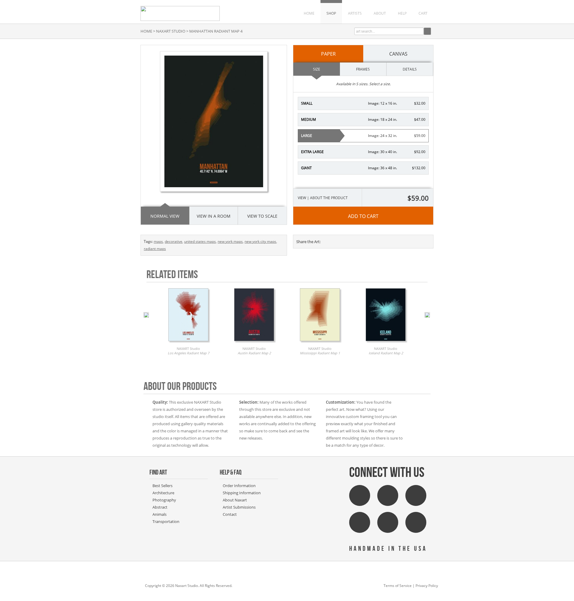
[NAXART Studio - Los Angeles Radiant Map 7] (188, 342)
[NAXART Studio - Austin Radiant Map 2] (254, 342)
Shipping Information (242, 492)
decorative (173, 241)
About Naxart (235, 500)
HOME (309, 13)
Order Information (239, 485)
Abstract (159, 507)
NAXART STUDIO (170, 31)
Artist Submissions (239, 507)
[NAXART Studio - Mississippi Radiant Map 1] (320, 342)
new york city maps (260, 241)
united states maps (200, 241)
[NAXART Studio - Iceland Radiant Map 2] (386, 342)
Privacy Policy (427, 585)
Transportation (165, 521)
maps (158, 241)
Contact (230, 514)
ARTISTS (355, 13)
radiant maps (155, 248)
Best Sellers (162, 485)
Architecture (163, 492)
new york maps (230, 241)
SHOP (331, 13)
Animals (159, 514)
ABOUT (380, 13)
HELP (402, 13)
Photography (164, 500)
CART (423, 13)
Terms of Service (398, 585)
